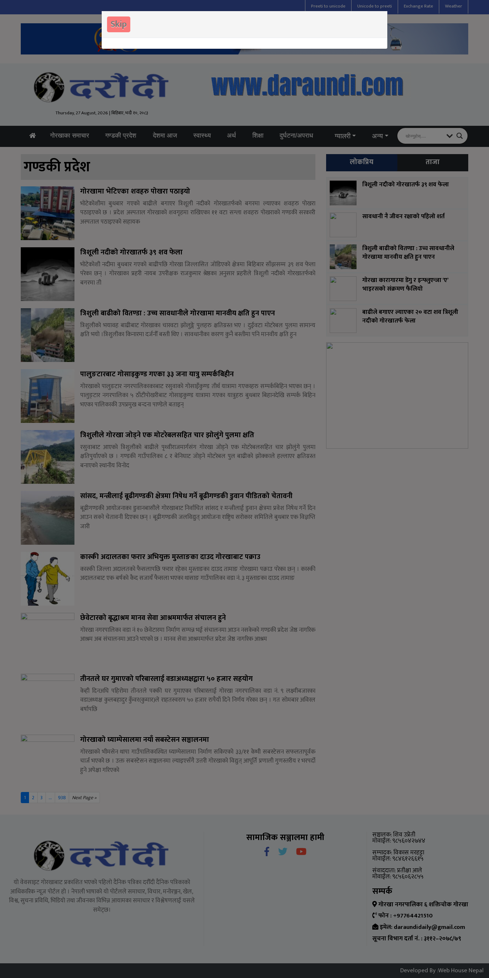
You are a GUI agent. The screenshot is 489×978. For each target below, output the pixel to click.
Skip (119, 24)
